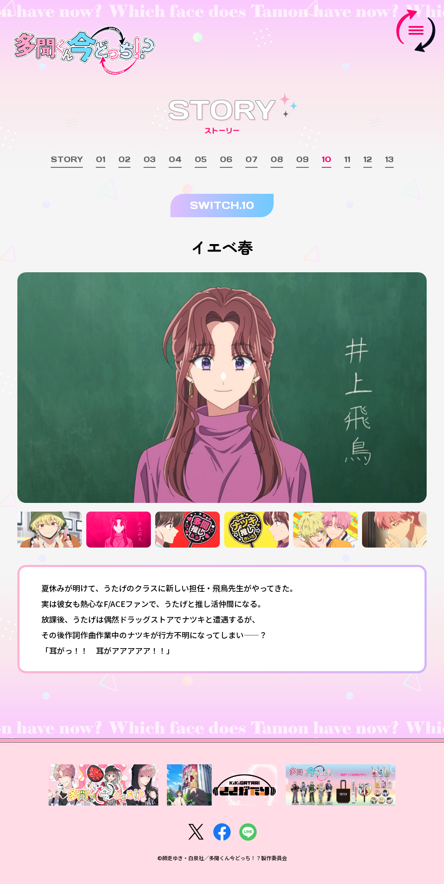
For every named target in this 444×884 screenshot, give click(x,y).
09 (302, 160)
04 (175, 160)
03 (150, 160)
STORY (67, 160)
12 (367, 160)
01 (100, 160)
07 (251, 160)
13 (389, 160)
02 (124, 160)
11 (347, 160)
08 (277, 160)
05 (201, 160)
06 (226, 160)
